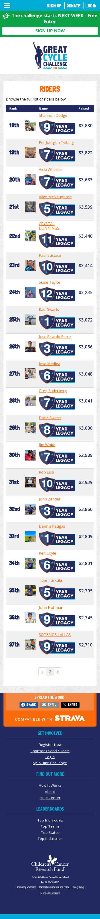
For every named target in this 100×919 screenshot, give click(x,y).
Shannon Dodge (53, 115)
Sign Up (54, 6)
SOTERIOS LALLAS (55, 634)
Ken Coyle (47, 553)
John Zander (49, 499)
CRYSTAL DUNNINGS (49, 226)
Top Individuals (50, 820)
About (50, 791)
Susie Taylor (49, 282)
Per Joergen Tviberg (56, 142)
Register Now (50, 744)
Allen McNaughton (55, 196)
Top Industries (50, 838)
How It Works (50, 785)
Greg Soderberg (53, 390)
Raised (84, 108)
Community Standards (26, 887)
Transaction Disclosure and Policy (54, 887)
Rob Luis (46, 472)
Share (31, 704)
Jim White (47, 444)
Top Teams (50, 826)
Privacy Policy (78, 887)
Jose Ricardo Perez (55, 336)
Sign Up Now (50, 30)
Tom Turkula (50, 580)
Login (91, 6)
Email (52, 704)
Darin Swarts (50, 417)
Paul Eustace (50, 255)
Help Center (50, 797)
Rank (13, 108)
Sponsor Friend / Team (50, 750)
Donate (73, 6)
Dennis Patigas (52, 526)
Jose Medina (49, 363)
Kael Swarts (49, 309)
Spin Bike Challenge (50, 762)
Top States (50, 832)
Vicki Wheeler (50, 169)
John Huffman (51, 607)
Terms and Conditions (50, 893)
